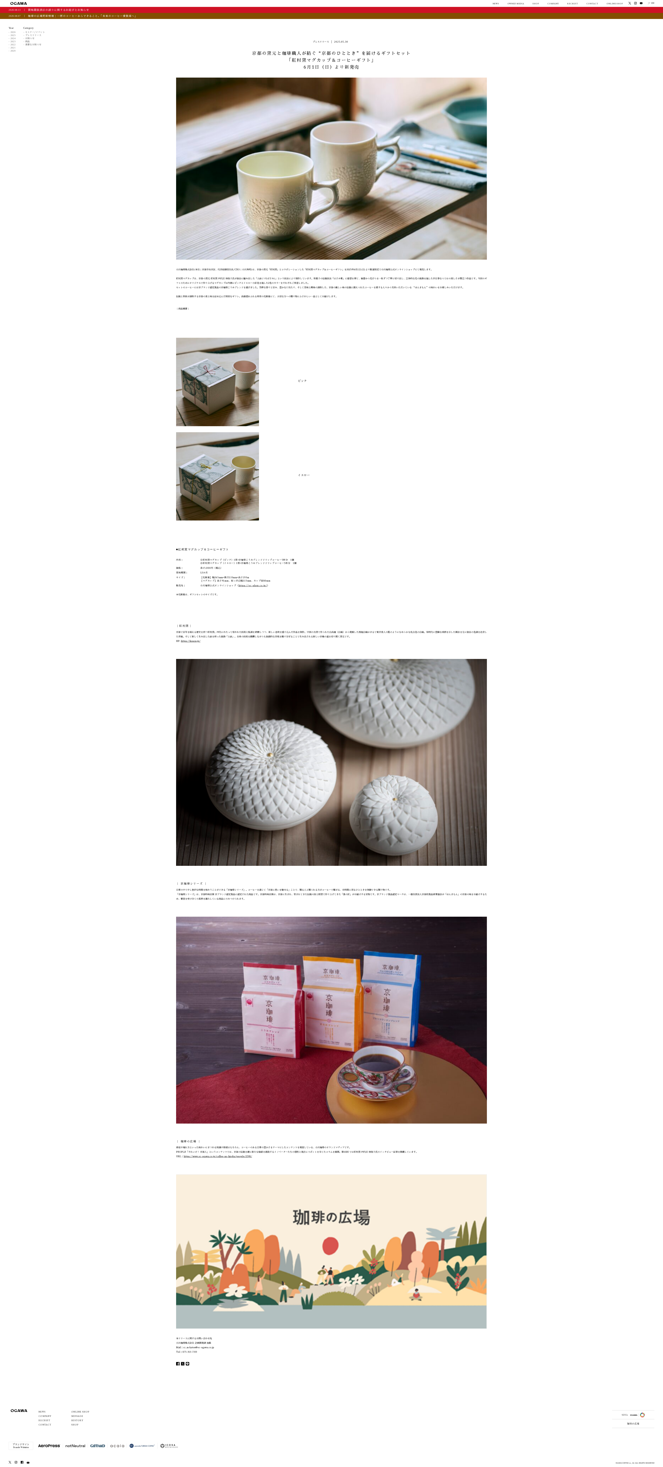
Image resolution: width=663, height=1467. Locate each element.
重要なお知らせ (33, 44)
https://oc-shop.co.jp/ (253, 585)
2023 (13, 41)
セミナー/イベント (35, 32)
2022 (13, 44)
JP (649, 3)
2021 (13, 47)
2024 (13, 38)
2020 (13, 50)
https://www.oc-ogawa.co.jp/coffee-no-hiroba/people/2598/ (218, 1156)
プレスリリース (33, 35)
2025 (13, 35)
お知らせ (29, 38)
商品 (27, 41)
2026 (13, 32)
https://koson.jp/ (190, 641)
